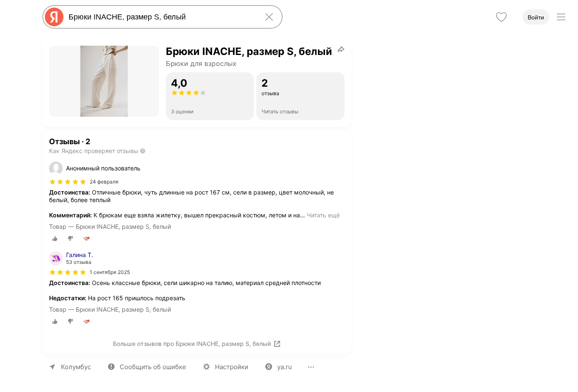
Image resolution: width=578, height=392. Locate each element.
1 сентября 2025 (110, 272)
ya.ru (284, 367)
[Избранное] (501, 17)
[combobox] (160, 17)
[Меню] (561, 16)
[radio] (55, 238)
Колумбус (76, 367)
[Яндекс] (54, 17)
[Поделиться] (341, 49)
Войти (536, 17)
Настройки (231, 367)
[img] (67, 181)
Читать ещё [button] (323, 215)
